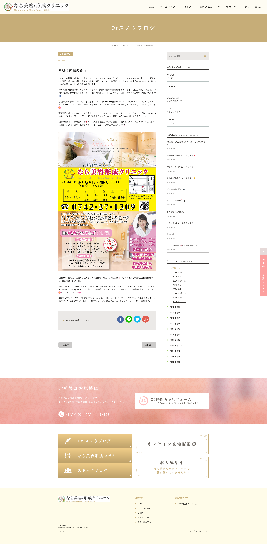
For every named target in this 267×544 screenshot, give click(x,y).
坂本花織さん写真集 (175, 212)
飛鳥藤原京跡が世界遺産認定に (180, 178)
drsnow (66, 54)
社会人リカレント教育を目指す (180, 223)
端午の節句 (171, 234)
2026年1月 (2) (179, 302)
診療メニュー (143, 518)
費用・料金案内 (144, 522)
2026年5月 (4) (179, 285)
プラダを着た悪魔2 (175, 189)
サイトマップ (64, 531)
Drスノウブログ (132, 45)
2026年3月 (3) (179, 293)
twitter (137, 319)
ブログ (121, 45)
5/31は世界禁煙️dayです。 (179, 200)
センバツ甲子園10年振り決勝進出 (182, 245)
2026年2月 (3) (179, 297)
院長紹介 (141, 513)
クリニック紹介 (144, 508)
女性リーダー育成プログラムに (180, 167)
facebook (120, 319)
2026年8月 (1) (179, 272)
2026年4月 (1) (179, 289)
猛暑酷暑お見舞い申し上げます (180, 155)
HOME (114, 45)
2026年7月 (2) (179, 276)
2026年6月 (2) (179, 281)
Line (128, 319)
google (145, 319)
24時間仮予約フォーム (187, 504)
